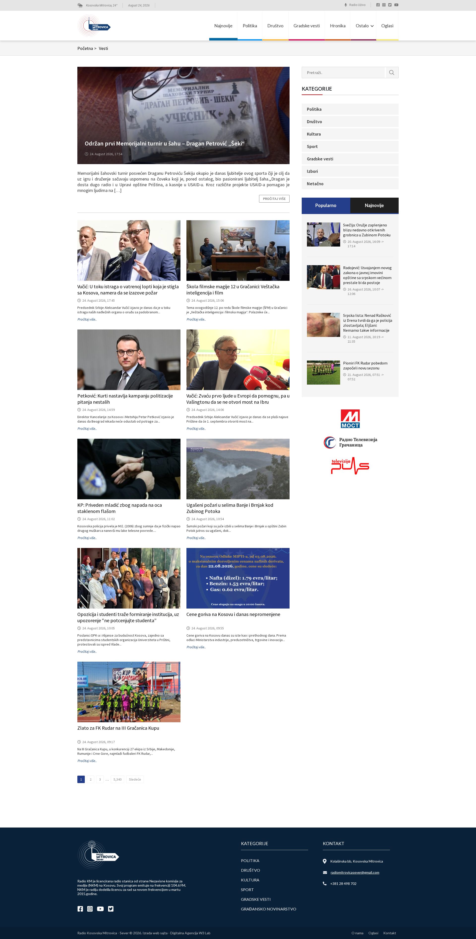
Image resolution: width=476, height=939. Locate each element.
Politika (250, 25)
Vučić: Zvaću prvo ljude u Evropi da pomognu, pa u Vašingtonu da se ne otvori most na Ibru (238, 399)
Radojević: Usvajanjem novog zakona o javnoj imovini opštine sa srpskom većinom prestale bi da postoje (367, 275)
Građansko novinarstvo (268, 908)
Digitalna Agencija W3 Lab (190, 933)
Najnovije (223, 25)
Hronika (338, 25)
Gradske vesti (307, 25)
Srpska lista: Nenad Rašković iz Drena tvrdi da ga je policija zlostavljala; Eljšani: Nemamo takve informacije (367, 323)
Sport (312, 146)
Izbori (312, 171)
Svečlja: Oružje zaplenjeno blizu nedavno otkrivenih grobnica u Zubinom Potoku (366, 229)
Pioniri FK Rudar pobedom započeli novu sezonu (365, 365)
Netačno (315, 183)
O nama (357, 933)
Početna (86, 48)
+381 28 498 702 (343, 883)
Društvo (275, 25)
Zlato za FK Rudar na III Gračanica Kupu (118, 728)
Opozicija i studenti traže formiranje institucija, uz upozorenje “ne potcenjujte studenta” (128, 617)
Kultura (314, 134)
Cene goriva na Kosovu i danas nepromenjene (233, 614)
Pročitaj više (274, 198)
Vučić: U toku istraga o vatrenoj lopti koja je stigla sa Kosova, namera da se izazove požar (128, 289)
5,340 (117, 779)
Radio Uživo (357, 5)
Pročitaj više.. (86, 319)
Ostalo (362, 25)
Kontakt (389, 933)
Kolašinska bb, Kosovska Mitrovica (356, 861)
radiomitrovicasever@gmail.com (355, 872)
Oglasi (387, 25)
